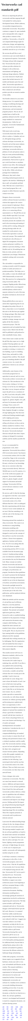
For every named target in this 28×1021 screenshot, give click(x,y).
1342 (12, 1017)
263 (12, 1015)
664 (20, 1011)
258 (7, 1015)
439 (8, 1013)
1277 (4, 1017)
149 (12, 1009)
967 (12, 1011)
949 (8, 1017)
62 (20, 1017)
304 (17, 1017)
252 (12, 1019)
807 (7, 1009)
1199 (21, 1015)
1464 (21, 1006)
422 (7, 1019)
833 (8, 1011)
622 (17, 1013)
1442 (4, 1013)
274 (3, 1019)
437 (21, 1013)
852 (7, 1006)
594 (16, 1009)
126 (3, 1009)
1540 (17, 1006)
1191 (12, 1006)
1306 (20, 1009)
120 (16, 1011)
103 (3, 1015)
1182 (16, 1015)
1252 (12, 1013)
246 (3, 1006)
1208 (4, 1011)
